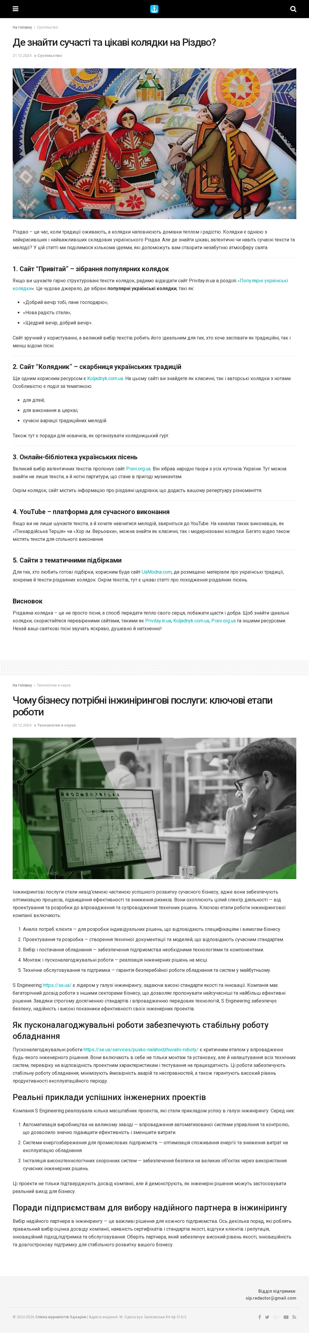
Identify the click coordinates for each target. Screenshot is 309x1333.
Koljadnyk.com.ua (105, 378)
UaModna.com (157, 572)
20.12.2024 (22, 725)
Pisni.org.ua (138, 469)
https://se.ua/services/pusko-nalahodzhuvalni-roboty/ (141, 1049)
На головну (22, 27)
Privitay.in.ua (158, 621)
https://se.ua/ (57, 985)
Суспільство (47, 27)
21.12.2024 (22, 55)
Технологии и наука (54, 685)
